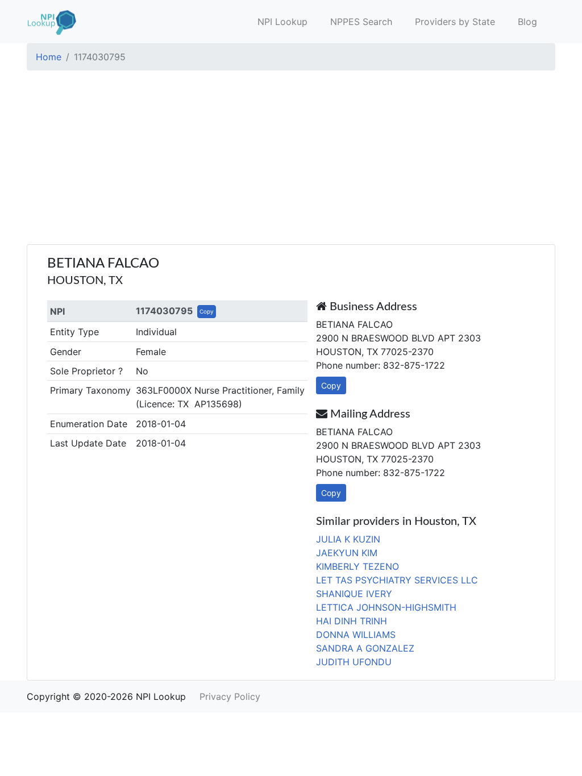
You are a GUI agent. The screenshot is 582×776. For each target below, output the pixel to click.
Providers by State (455, 21)
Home (48, 56)
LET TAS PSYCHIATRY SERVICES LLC (397, 580)
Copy (206, 311)
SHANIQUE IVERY (354, 593)
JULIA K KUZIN (348, 539)
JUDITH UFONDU (354, 661)
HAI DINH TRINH (351, 621)
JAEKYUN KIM (346, 552)
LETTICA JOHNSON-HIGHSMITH (386, 607)
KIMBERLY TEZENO (357, 566)
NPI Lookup (282, 21)
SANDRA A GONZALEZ (365, 648)
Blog (527, 21)
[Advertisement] (291, 159)
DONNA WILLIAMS (356, 634)
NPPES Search (361, 21)
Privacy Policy (229, 696)
